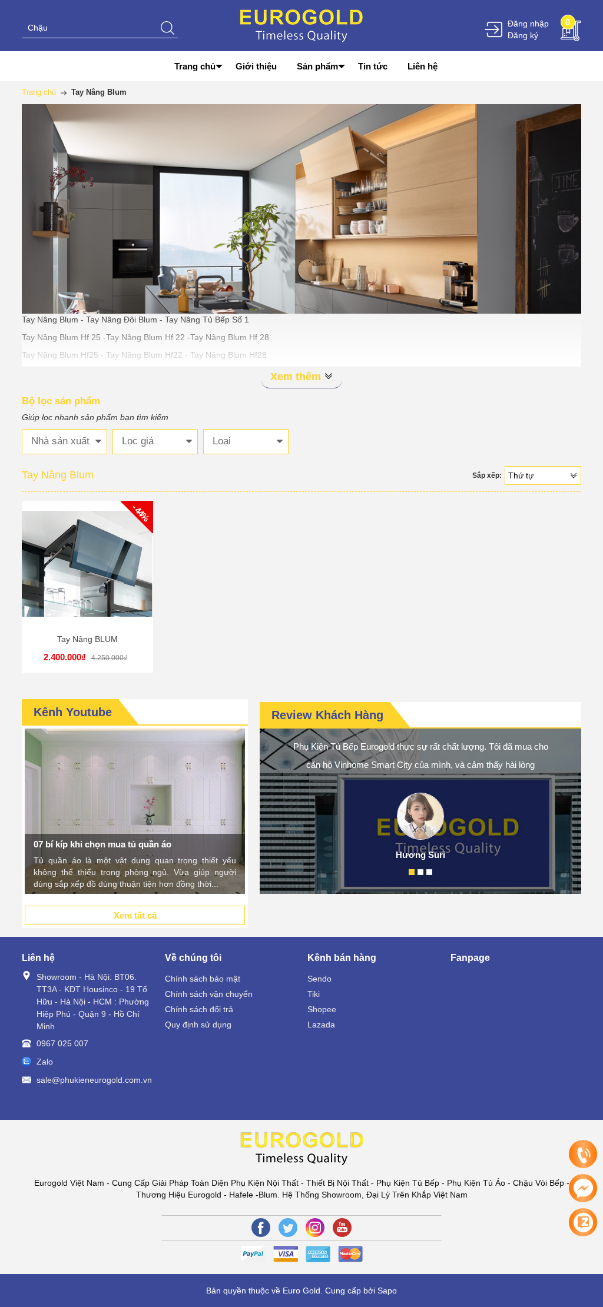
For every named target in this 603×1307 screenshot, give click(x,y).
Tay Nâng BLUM (87, 639)
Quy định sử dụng (198, 1024)
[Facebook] (260, 1227)
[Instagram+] (315, 1227)
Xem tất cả (135, 915)
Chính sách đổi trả (199, 1009)
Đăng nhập (528, 23)
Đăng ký (523, 35)
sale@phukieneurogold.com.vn (94, 1080)
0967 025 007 (62, 1043)
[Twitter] (288, 1227)
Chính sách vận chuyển (209, 994)
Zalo (45, 1061)
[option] (135, 811)
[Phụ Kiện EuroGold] (301, 24)
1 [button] (412, 872)
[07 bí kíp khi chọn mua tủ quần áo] (135, 811)
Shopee (321, 1009)
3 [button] (429, 872)
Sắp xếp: (487, 475)
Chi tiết (85, 571)
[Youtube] (342, 1227)
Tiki (313, 994)
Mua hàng (89, 571)
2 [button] (420, 872)
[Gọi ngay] (583, 1154)
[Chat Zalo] (583, 1222)
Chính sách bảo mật (202, 978)
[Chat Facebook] (583, 1188)
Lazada (321, 1024)
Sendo (319, 978)
